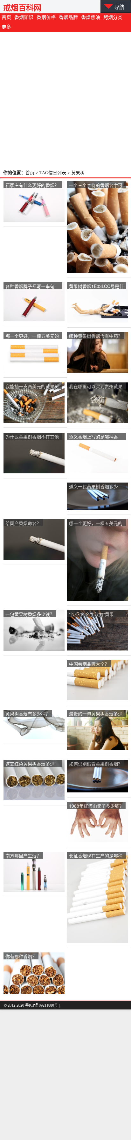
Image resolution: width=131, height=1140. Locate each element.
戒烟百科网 (22, 7)
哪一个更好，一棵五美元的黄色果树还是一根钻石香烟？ (32, 336)
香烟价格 (46, 17)
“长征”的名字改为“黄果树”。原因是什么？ (91, 614)
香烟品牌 (68, 17)
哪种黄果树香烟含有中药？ (95, 336)
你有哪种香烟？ (21, 956)
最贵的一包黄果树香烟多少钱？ (95, 714)
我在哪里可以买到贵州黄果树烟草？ (95, 386)
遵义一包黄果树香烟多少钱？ (93, 486)
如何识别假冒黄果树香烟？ (95, 763)
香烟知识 (23, 17)
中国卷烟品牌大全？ (89, 664)
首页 (6, 17)
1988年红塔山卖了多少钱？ (96, 806)
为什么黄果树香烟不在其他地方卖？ (32, 437)
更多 (6, 26)
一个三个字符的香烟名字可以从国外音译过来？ (95, 185)
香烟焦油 (90, 17)
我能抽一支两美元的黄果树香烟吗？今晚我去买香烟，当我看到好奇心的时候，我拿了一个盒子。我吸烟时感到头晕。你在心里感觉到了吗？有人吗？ (32, 386)
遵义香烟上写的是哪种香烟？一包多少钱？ (93, 437)
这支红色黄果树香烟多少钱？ (29, 764)
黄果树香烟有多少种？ (27, 713)
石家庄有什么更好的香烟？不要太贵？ (32, 185)
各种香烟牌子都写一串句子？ (29, 286)
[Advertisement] (65, 100)
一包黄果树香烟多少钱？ (29, 614)
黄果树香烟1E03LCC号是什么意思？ (96, 286)
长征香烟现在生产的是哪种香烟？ (95, 856)
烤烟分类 (112, 17)
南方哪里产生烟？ (23, 855)
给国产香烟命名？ (23, 523)
